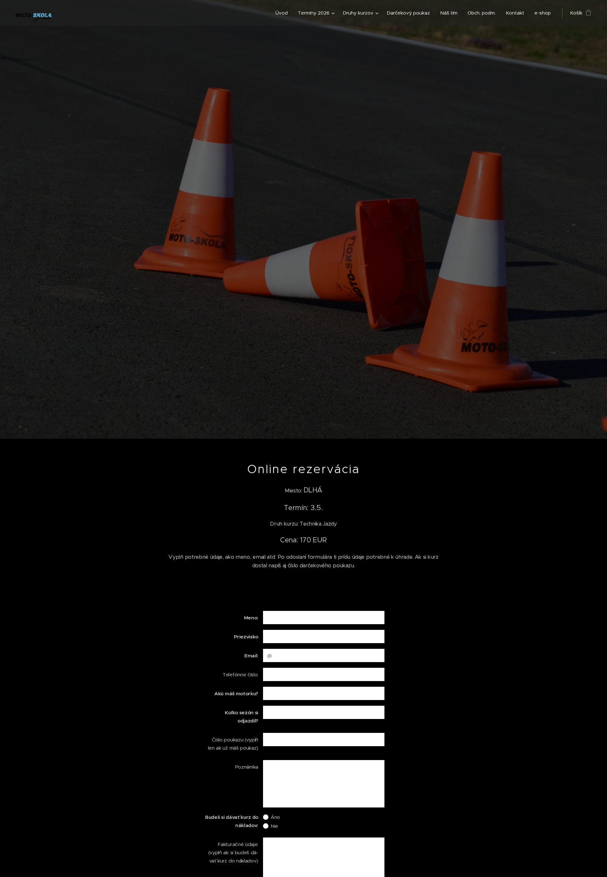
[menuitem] (283, 13)
